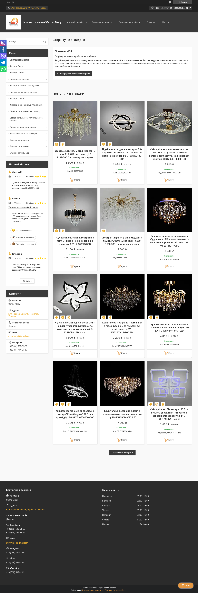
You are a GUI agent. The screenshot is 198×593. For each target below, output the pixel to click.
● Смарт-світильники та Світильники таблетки (25, 119)
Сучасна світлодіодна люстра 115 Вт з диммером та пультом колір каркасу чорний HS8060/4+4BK (28, 185)
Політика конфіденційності (116, 590)
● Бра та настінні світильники (22, 127)
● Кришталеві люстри (18, 79)
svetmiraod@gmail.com (19, 336)
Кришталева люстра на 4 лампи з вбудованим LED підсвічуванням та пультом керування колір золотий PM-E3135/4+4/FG (169, 241)
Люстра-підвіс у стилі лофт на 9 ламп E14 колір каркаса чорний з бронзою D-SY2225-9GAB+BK (26, 267)
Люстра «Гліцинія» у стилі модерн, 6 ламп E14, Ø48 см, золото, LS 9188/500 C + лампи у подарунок (75, 154)
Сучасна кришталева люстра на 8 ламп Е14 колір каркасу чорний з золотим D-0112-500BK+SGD (75, 241)
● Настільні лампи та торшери (22, 133)
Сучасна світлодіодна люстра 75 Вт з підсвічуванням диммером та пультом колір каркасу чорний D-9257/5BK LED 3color (75, 327)
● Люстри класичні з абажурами (23, 85)
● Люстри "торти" (16, 98)
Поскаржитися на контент (93, 590)
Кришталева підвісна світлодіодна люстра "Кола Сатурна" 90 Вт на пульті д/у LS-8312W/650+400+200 (75, 414)
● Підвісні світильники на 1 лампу (24, 111)
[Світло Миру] (13, 22)
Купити (77, 180)
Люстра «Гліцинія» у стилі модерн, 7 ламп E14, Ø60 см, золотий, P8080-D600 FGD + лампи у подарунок (122, 241)
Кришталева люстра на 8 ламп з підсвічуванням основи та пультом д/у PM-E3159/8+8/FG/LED (122, 414)
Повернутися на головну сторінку (74, 73)
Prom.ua (113, 588)
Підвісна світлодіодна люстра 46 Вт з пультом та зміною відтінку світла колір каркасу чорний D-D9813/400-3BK (122, 154)
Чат (188, 585)
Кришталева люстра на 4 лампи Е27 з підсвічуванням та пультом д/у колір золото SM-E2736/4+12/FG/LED (122, 327)
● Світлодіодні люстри (18, 60)
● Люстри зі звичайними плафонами (25, 105)
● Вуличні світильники (18, 153)
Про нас (151, 22)
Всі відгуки (27, 281)
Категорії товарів (74, 22)
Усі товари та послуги (121, 453)
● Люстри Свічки (16, 73)
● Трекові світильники (18, 140)
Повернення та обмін (129, 22)
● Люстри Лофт (15, 66)
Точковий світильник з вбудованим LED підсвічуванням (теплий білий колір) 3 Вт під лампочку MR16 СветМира (27, 217)
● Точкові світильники (18, 146)
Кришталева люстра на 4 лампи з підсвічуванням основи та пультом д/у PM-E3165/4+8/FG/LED (169, 327)
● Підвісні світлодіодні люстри (22, 92)
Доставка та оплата (102, 22)
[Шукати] (44, 41)
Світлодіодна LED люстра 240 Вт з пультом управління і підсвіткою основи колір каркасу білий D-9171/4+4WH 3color (169, 414)
